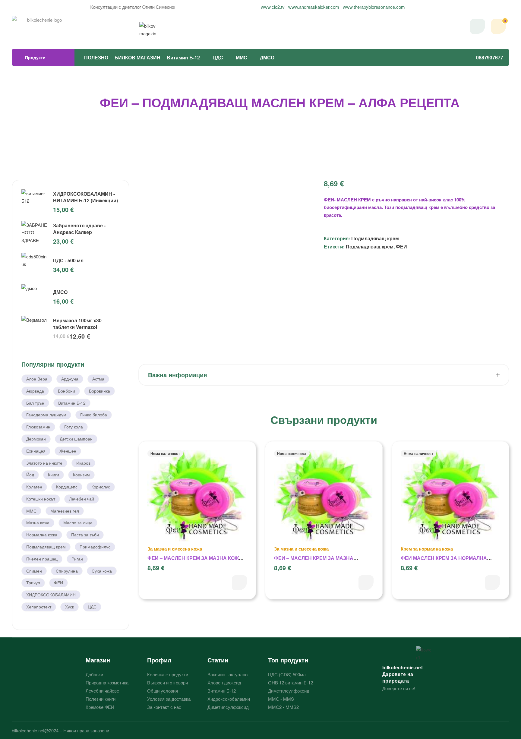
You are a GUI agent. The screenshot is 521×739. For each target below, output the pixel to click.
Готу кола (73, 427)
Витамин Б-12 (183, 57)
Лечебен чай (81, 499)
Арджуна (69, 379)
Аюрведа (35, 391)
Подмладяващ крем (375, 238)
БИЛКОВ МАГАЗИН (137, 57)
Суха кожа (102, 571)
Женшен (67, 451)
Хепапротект (38, 607)
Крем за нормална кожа (427, 548)
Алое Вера (36, 379)
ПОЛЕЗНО (96, 57)
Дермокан (36, 439)
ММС (241, 57)
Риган (77, 559)
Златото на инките (44, 463)
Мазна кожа (37, 523)
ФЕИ (401, 246)
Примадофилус (95, 547)
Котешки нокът (40, 499)
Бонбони (66, 391)
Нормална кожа (41, 535)
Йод (30, 475)
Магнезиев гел (64, 511)
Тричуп (33, 583)
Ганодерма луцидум (46, 415)
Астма (98, 379)
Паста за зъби (85, 535)
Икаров (83, 463)
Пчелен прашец (42, 559)
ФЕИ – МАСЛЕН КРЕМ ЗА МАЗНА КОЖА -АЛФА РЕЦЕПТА (313, 561)
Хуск (69, 607)
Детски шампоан (76, 439)
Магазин (98, 659)
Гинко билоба (93, 415)
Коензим (81, 475)
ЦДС (218, 57)
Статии (217, 659)
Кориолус (100, 487)
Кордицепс (66, 487)
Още (239, 582)
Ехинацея (36, 451)
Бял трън (35, 403)
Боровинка (99, 391)
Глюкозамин (38, 427)
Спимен (34, 571)
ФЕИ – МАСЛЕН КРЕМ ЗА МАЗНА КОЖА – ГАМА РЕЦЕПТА (196, 561)
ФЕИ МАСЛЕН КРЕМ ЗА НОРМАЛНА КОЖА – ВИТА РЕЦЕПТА (444, 561)
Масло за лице (78, 523)
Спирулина (67, 571)
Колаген (34, 487)
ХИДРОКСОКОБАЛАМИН (51, 595)
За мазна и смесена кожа (174, 548)
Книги (53, 475)
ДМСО (267, 57)
